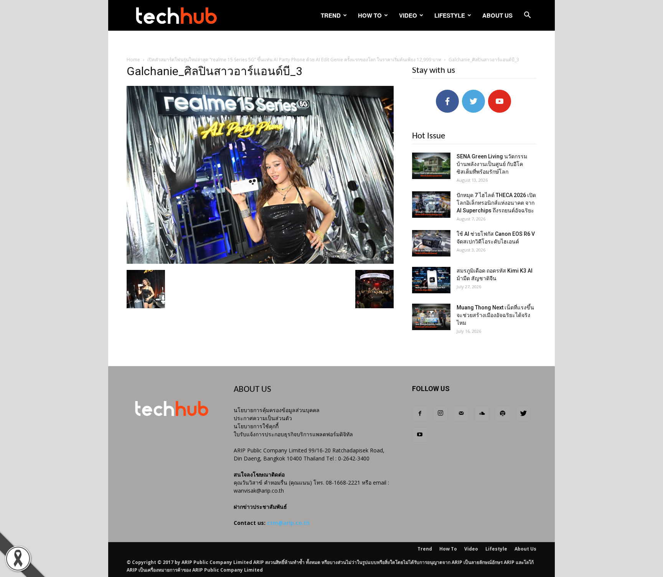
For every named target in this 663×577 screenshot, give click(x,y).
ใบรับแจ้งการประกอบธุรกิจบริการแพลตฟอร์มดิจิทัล (293, 434)
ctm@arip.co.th (288, 522)
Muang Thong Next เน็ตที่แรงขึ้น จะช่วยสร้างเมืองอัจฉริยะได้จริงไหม (495, 315)
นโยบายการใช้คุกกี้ (256, 426)
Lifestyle (449, 15)
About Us (497, 15)
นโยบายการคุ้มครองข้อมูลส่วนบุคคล (277, 410)
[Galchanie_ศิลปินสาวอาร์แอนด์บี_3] (260, 262)
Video (408, 15)
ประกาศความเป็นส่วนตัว (263, 418)
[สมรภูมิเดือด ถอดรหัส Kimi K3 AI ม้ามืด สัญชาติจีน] (431, 280)
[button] (527, 16)
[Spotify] (502, 413)
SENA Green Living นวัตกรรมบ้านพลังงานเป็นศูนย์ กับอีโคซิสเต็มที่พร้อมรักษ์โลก (492, 164)
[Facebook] (419, 413)
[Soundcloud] (482, 413)
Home (133, 59)
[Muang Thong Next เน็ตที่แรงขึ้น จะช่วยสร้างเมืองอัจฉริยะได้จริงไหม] (431, 317)
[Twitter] (523, 413)
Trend (331, 15)
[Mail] (461, 413)
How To (370, 15)
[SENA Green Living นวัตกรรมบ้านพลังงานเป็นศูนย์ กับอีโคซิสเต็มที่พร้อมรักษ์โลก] (431, 166)
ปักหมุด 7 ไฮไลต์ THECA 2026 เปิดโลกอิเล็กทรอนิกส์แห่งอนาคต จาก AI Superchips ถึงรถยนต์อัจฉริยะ (496, 203)
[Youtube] (419, 434)
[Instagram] (440, 413)
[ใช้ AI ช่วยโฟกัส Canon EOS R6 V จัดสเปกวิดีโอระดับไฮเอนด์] (431, 243)
